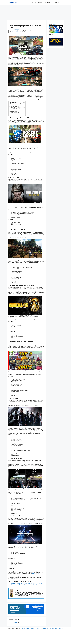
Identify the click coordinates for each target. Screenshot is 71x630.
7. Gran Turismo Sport (13, 111)
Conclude (11, 113)
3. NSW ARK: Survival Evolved (15, 106)
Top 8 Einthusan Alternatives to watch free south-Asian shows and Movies (15, 608)
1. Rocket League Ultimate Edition (15, 103)
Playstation (14, 22)
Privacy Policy (28, 628)
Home (9, 22)
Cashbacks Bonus (48, 2)
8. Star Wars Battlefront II (14, 112)
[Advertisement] (35, 12)
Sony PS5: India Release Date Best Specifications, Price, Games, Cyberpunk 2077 (27, 583)
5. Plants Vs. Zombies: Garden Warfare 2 (17, 108)
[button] (61, 2)
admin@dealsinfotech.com (15, 31)
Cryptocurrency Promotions (41, 628)
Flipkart (38, 573)
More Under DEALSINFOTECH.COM (16, 115)
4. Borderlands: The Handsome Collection (17, 107)
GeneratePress (22, 628)
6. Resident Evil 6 (13, 110)
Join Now (55, 24)
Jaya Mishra (17, 590)
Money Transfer (54, 628)
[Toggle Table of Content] (23, 102)
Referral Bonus (40, 2)
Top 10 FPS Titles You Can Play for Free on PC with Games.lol (37, 607)
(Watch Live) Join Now (53, 37)
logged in (15, 622)
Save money (60, 628)
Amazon (33, 573)
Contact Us (33, 628)
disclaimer (32, 30)
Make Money (34, 2)
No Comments (13, 612)
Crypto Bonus (56, 2)
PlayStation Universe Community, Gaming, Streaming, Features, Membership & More (27, 584)
